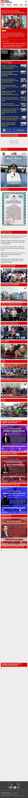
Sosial (4, 30)
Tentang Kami (4, 794)
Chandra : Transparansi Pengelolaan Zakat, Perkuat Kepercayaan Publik (9, 67)
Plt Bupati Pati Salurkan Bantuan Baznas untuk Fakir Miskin (9, 87)
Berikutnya (20, 130)
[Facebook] (11, 787)
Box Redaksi (15, 792)
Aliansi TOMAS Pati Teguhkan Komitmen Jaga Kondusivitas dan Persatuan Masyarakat (13, 254)
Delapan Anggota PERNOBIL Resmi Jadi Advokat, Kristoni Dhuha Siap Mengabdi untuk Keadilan (13, 242)
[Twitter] (15, 787)
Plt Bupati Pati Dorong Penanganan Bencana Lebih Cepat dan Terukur (9, 80)
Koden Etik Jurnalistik (18, 795)
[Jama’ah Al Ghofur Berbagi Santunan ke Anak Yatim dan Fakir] (8, 37)
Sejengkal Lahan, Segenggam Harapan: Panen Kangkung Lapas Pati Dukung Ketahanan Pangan (12, 260)
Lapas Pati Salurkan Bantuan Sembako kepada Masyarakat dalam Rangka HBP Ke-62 (10, 74)
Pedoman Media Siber (6, 795)
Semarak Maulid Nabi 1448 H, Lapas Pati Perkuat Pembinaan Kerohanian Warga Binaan (18, 56)
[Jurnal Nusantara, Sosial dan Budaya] (6, 1)
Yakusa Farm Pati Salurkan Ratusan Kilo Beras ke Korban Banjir (10, 99)
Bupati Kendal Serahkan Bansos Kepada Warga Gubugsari (8, 124)
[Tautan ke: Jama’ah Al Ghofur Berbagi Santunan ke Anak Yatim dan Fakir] (14, 22)
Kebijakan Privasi (13, 794)
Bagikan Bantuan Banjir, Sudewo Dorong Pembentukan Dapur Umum (9, 93)
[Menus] (26, 2)
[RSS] (18, 787)
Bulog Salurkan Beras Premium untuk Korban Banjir (10, 104)
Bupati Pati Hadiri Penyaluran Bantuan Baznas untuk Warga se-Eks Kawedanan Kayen (10, 118)
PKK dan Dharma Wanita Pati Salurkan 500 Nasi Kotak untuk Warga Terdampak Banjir (10, 111)
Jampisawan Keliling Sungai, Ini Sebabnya (14, 43)
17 (14, 130)
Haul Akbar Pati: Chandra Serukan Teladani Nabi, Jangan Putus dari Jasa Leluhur (14, 236)
